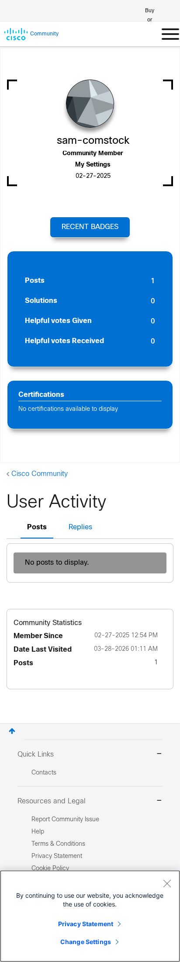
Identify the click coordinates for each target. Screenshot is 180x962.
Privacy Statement (85, 923)
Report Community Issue (65, 820)
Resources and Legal (51, 801)
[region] (90, 916)
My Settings (93, 165)
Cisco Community (39, 474)
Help (37, 832)
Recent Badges (90, 227)
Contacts (43, 773)
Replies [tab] (80, 527)
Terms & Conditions (58, 844)
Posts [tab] (37, 527)
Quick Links (35, 754)
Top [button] (12, 731)
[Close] (167, 883)
